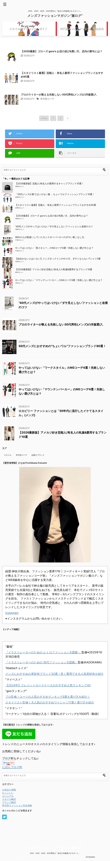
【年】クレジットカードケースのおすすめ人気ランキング (48, 685)
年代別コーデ (47, 98)
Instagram (11, 613)
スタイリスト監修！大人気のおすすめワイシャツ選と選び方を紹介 (49, 702)
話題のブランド (38, 455)
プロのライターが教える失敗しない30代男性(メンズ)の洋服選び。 (59, 94)
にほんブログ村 (12, 767)
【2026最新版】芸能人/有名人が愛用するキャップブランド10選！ (50, 183)
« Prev (44, 118)
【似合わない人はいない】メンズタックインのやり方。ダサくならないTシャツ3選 (58, 258)
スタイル (7, 455)
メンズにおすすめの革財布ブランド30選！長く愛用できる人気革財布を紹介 (54, 674)
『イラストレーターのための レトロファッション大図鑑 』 (43, 652)
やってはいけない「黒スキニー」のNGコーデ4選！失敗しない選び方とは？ (54, 247)
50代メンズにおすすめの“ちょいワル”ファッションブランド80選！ (62, 346)
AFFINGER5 (90, 857)
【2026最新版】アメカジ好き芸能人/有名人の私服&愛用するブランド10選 (53, 269)
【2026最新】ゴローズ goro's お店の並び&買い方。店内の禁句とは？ (61, 51)
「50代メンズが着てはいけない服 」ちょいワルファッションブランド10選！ (55, 194)
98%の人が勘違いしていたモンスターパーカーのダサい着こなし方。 (50, 237)
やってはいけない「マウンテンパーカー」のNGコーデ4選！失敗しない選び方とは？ (59, 280)
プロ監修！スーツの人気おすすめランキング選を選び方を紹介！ (47, 696)
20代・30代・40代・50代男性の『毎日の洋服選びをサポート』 (55, 853)
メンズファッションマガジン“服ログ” (55, 15)
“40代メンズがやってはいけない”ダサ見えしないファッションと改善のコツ (54, 226)
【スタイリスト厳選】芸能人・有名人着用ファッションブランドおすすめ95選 (55, 205)
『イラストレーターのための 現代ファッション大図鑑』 (41, 662)
